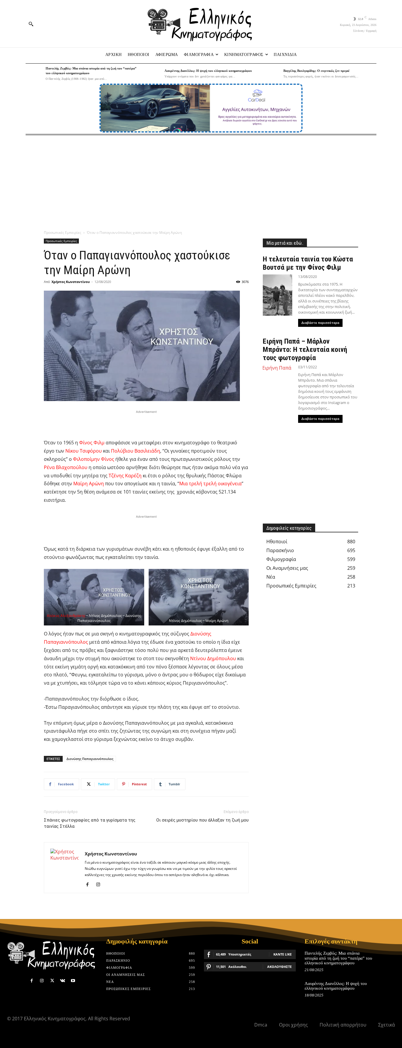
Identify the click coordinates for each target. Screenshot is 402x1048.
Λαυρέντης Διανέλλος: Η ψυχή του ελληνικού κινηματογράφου (208, 70)
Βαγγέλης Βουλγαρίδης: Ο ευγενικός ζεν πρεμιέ (316, 70)
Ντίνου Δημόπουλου (213, 658)
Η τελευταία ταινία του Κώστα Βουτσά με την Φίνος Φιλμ (308, 263)
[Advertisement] (201, 179)
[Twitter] (52, 980)
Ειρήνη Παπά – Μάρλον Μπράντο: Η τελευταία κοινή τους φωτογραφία (305, 349)
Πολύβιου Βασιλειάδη (135, 451)
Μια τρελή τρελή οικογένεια (210, 483)
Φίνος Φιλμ (91, 442)
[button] (31, 24)
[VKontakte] (62, 980)
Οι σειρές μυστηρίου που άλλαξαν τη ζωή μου (202, 820)
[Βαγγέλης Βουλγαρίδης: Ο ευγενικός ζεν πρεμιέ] (271, 73)
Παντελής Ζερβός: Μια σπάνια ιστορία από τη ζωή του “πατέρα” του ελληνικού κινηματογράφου (338, 958)
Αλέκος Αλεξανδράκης (66, 615)
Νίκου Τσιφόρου (83, 451)
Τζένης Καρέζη (125, 475)
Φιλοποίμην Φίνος (93, 459)
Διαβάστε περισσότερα (320, 323)
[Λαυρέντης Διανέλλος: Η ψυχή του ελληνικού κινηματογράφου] (153, 73)
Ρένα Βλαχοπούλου (65, 467)
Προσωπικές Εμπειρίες (62, 232)
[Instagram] (100, 884)
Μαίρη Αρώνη (88, 483)
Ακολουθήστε (279, 966)
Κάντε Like (282, 954)
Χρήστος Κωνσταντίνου (71, 281)
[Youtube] (73, 980)
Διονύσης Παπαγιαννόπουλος (90, 758)
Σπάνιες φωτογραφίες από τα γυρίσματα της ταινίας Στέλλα (89, 823)
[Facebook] (89, 884)
